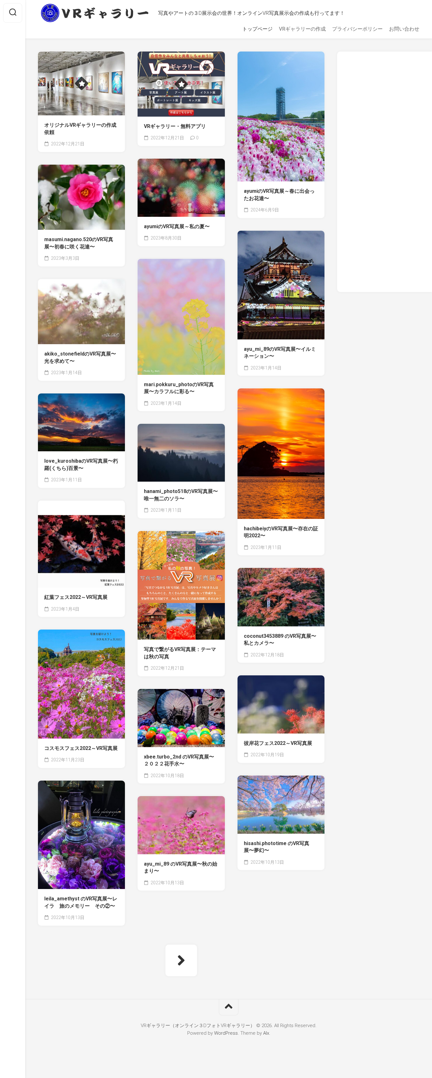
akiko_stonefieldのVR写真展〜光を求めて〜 (80, 357)
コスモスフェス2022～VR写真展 (81, 748)
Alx (266, 1033)
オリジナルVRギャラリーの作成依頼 (80, 128)
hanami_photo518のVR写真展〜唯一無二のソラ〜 (181, 495)
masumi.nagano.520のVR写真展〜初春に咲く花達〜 (78, 243)
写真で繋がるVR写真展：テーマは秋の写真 (180, 653)
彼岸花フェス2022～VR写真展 (278, 743)
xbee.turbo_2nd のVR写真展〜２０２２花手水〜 (179, 760)
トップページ (257, 29)
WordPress (226, 1033)
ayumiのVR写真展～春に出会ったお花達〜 (279, 194)
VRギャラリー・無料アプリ (175, 126)
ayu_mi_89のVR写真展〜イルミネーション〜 (280, 352)
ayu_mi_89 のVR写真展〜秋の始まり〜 (180, 867)
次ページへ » (181, 960)
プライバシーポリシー (357, 29)
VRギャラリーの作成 (302, 29)
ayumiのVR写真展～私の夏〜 (177, 226)
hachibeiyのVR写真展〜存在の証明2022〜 (281, 532)
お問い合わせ (404, 29)
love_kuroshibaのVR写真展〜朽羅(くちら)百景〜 (81, 464)
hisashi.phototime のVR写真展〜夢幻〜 (276, 847)
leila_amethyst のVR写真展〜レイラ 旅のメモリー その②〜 (80, 902)
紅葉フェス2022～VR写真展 (76, 597)
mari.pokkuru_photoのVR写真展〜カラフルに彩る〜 (179, 388)
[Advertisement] (384, 173)
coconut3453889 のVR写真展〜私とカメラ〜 (280, 639)
